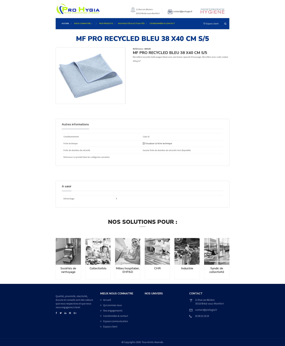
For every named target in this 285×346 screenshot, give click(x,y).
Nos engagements (112, 310)
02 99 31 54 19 (202, 316)
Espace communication (115, 321)
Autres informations (75, 124)
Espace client (211, 23)
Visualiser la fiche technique (158, 143)
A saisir (66, 186)
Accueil (65, 23)
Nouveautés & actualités (131, 23)
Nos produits (106, 23)
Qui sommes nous (112, 305)
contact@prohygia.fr (182, 11)
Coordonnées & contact (162, 23)
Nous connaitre (82, 23)
